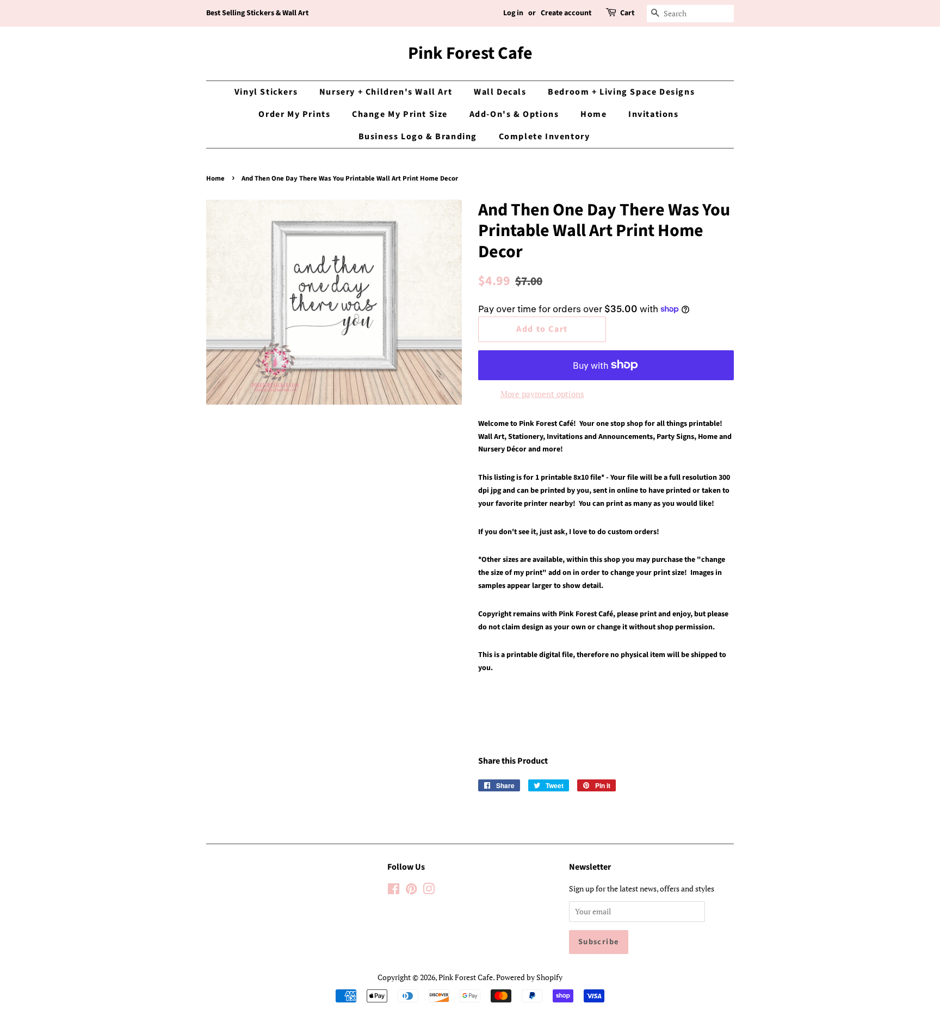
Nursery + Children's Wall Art (385, 92)
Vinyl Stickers (266, 92)
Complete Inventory (544, 137)
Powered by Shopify (529, 977)
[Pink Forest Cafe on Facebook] (393, 890)
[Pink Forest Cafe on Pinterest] (411, 890)
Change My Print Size (400, 114)
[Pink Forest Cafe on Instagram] (429, 890)
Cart (627, 13)
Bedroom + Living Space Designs (621, 92)
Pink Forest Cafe (470, 53)
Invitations (653, 114)
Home (593, 114)
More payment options (542, 393)
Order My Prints (294, 114)
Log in (513, 13)
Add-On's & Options (514, 114)
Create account (566, 13)
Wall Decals (500, 92)
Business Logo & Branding (417, 137)
